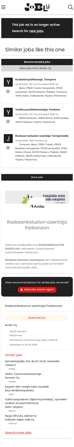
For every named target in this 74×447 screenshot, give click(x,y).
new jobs (36, 31)
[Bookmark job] (8, 91)
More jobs (37, 177)
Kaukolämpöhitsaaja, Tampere (35, 79)
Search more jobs (18, 432)
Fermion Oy (12, 378)
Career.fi (10, 365)
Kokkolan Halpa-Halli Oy (19, 419)
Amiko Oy (11, 325)
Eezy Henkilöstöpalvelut (19, 390)
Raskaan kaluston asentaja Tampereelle (41, 136)
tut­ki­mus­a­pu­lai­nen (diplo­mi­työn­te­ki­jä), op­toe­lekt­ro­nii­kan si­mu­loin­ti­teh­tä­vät (36, 401)
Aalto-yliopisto (14, 407)
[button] (67, 28)
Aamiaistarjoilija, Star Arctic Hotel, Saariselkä (32, 361)
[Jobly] (37, 7)
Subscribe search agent (39, 289)
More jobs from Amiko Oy (35, 68)
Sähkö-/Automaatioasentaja (23, 374)
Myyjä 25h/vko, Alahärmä (20, 416)
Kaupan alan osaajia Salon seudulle (27, 386)
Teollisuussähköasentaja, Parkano (37, 110)
